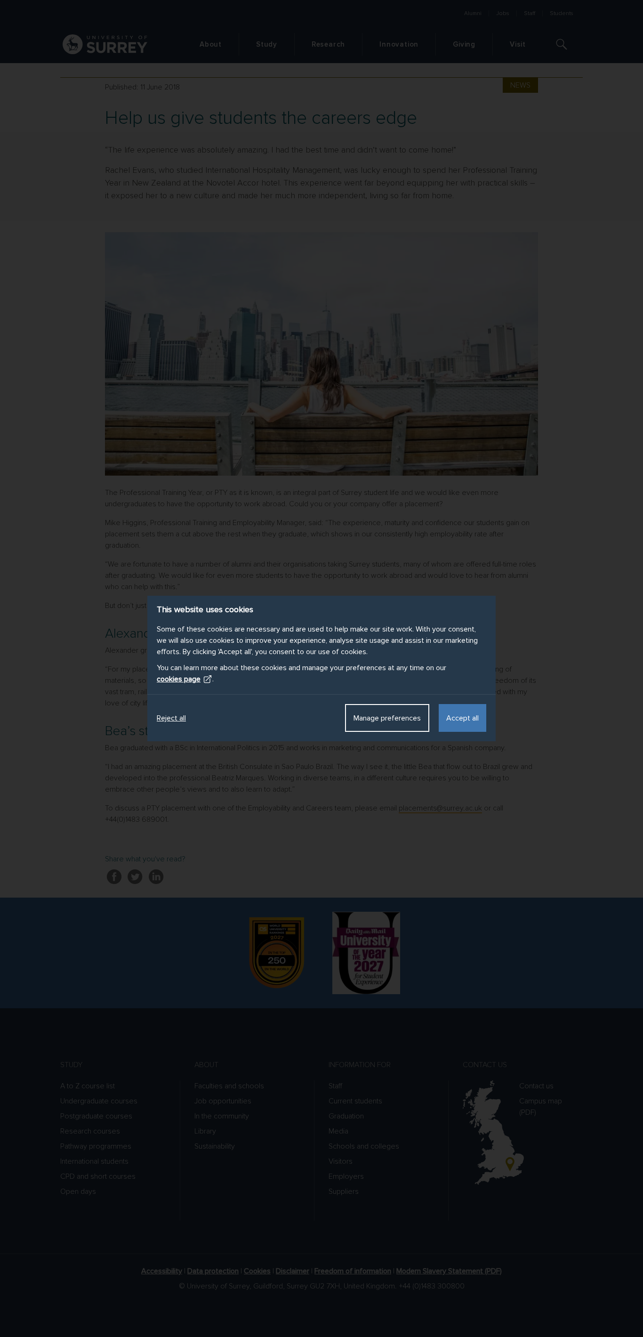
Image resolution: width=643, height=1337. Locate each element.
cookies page (179, 679)
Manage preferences (387, 718)
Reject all (171, 718)
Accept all (462, 718)
